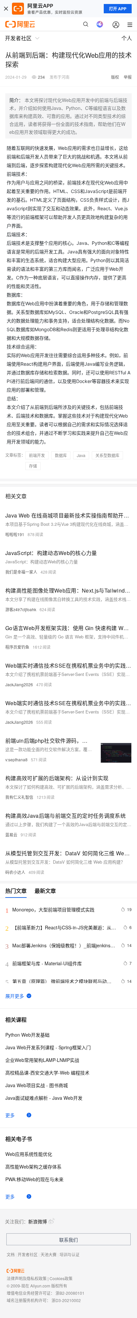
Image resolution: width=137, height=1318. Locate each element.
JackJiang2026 (19, 684)
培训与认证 (69, 1254)
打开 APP (117, 9)
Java (81, 455)
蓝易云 (11, 834)
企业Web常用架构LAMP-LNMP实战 (42, 1060)
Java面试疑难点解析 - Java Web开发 (43, 1097)
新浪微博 (37, 1221)
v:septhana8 (16, 759)
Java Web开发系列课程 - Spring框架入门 (48, 1047)
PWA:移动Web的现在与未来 (34, 1179)
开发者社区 (28, 1254)
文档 (11, 1254)
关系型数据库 (107, 455)
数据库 (61, 455)
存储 (33, 466)
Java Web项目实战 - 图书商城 (36, 1085)
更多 (10, 1115)
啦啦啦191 (14, 534)
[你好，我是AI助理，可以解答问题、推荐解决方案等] (100, 24)
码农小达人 (15, 872)
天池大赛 (49, 1254)
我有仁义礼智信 (19, 797)
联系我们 (68, 1239)
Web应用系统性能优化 (28, 1154)
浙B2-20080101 (70, 1293)
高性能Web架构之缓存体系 (33, 1166)
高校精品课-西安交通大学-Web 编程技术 (47, 1072)
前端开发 (37, 455)
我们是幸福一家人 (21, 572)
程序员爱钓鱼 (17, 647)
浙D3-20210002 (66, 1300)
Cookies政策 (61, 1278)
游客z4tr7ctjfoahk (20, 609)
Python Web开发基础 (27, 1034)
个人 (126, 38)
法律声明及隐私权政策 (27, 1278)
